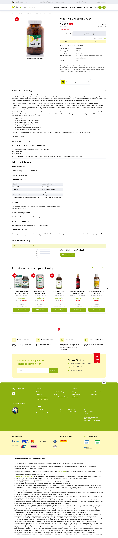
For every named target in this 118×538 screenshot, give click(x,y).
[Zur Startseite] (19, 7)
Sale (90, 7)
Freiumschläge (76, 394)
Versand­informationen (96, 392)
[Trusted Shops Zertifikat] (15, 410)
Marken (79, 7)
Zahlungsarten (76, 397)
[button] (108, 288)
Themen (85, 7)
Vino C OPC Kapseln (49, 14)
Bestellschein (93, 394)
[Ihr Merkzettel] (96, 7)
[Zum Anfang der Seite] (104, 382)
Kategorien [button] (64, 7)
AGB (37, 392)
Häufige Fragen (76, 392)
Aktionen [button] (57, 7)
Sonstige (39, 14)
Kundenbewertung (21, 240)
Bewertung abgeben (67, 254)
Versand (104, 38)
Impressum (57, 394)
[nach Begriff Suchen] (29, 7)
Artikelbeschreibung (22, 90)
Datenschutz (39, 394)
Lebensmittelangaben (22, 162)
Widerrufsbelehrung (41, 397)
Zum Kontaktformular (42, 413)
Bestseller (72, 7)
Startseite (14, 14)
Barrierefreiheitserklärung (61, 397)
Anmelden (53, 370)
